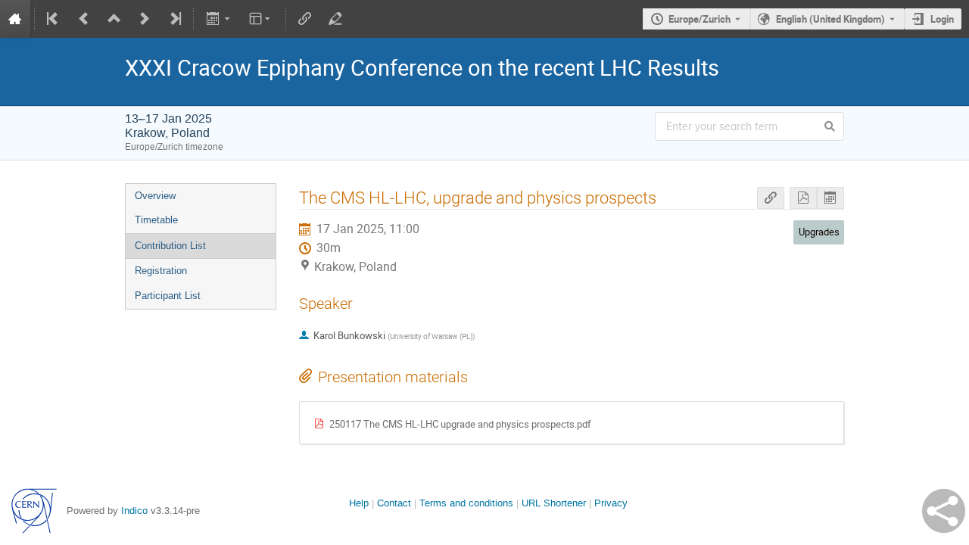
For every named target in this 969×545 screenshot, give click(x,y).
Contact (394, 503)
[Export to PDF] (803, 198)
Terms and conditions (466, 503)
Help (359, 503)
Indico (134, 510)
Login (942, 19)
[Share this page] (943, 511)
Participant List (168, 295)
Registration (161, 270)
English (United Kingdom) (830, 19)
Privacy (611, 503)
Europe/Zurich (699, 19)
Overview (155, 195)
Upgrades (819, 231)
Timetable (156, 220)
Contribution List (170, 245)
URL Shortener (554, 503)
